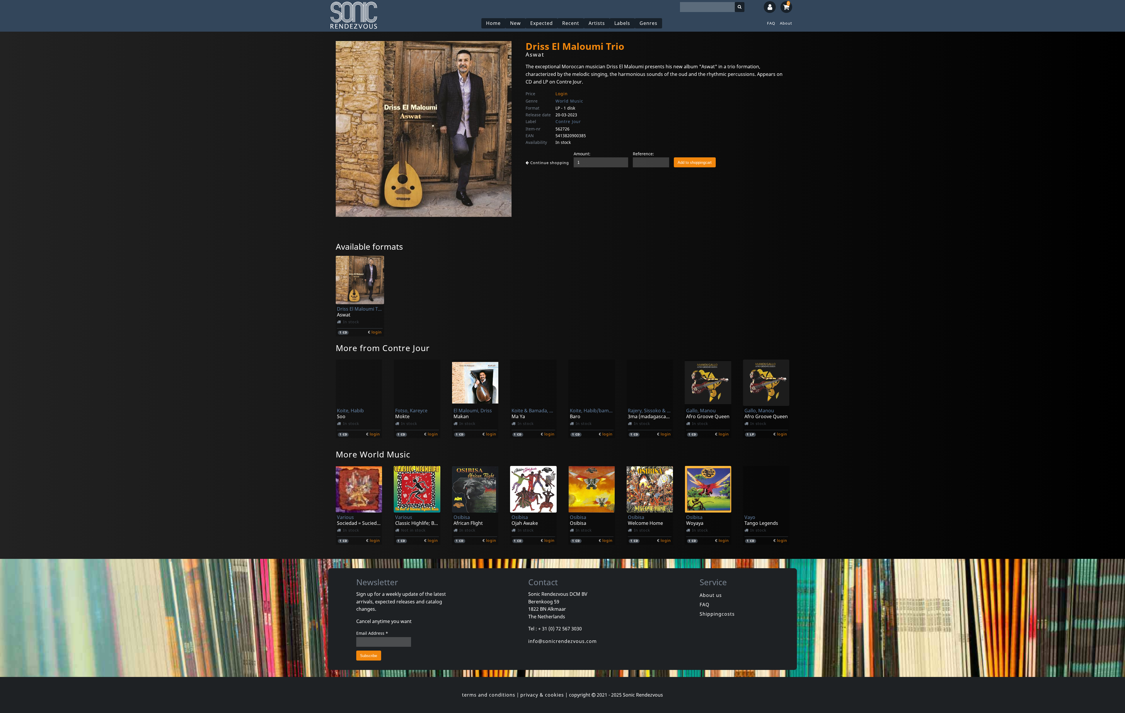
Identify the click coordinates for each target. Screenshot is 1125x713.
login (376, 332)
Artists (597, 23)
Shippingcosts (717, 614)
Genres (648, 23)
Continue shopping (549, 162)
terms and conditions (488, 695)
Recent (570, 23)
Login (561, 93)
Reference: (643, 153)
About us (711, 595)
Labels (622, 23)
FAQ (771, 23)
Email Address (372, 633)
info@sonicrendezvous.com (562, 641)
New (515, 23)
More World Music (373, 454)
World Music (569, 101)
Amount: (582, 153)
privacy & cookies (542, 695)
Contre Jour (568, 121)
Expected (541, 23)
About (786, 23)
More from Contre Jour (383, 347)
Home (493, 23)
